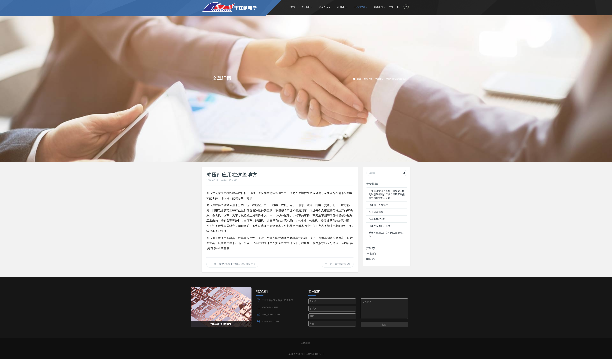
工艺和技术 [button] (360, 7)
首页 (359, 78)
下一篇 (337, 264)
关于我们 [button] (306, 7)
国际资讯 (371, 259)
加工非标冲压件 (377, 219)
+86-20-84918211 (270, 307)
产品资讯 (371, 248)
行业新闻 (379, 78)
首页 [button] (293, 7)
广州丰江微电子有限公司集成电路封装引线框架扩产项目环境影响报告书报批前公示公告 (387, 194)
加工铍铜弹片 (376, 212)
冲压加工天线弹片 (378, 205)
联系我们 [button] (378, 7)
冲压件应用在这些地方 (381, 226)
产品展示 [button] (323, 7)
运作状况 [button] (341, 7)
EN (398, 7)
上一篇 (232, 264)
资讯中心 (368, 78)
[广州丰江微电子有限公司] (238, 7)
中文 (391, 7)
